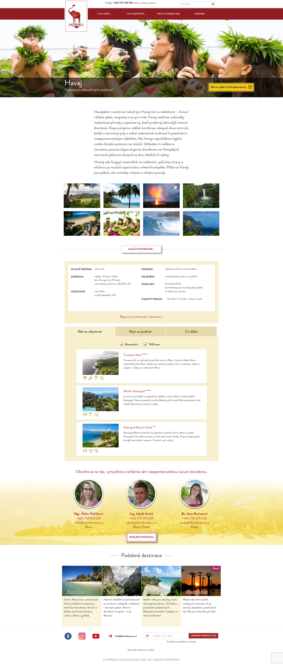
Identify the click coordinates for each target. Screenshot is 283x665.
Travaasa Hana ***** (135, 354)
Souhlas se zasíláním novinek (181, 642)
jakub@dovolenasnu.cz (141, 522)
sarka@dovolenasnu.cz (88, 522)
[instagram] (81, 637)
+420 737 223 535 (88, 518)
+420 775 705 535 (141, 518)
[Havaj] (82, 195)
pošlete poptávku (147, 3)
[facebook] (68, 637)
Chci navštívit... (136, 14)
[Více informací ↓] (150, 90)
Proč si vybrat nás (168, 14)
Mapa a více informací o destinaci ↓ (141, 316)
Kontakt (200, 14)
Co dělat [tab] (191, 331)
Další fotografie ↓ (141, 249)
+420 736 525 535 (194, 518)
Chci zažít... (104, 14)
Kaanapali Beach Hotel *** (139, 427)
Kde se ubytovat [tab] (90, 331)
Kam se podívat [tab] (140, 331)
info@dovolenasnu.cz (125, 636)
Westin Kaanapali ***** (137, 391)
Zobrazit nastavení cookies (141, 650)
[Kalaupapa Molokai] (122, 195)
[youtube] (95, 637)
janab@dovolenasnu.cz (194, 522)
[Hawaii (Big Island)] (161, 223)
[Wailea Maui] (82, 223)
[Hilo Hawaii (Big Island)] (201, 195)
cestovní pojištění (188, 276)
